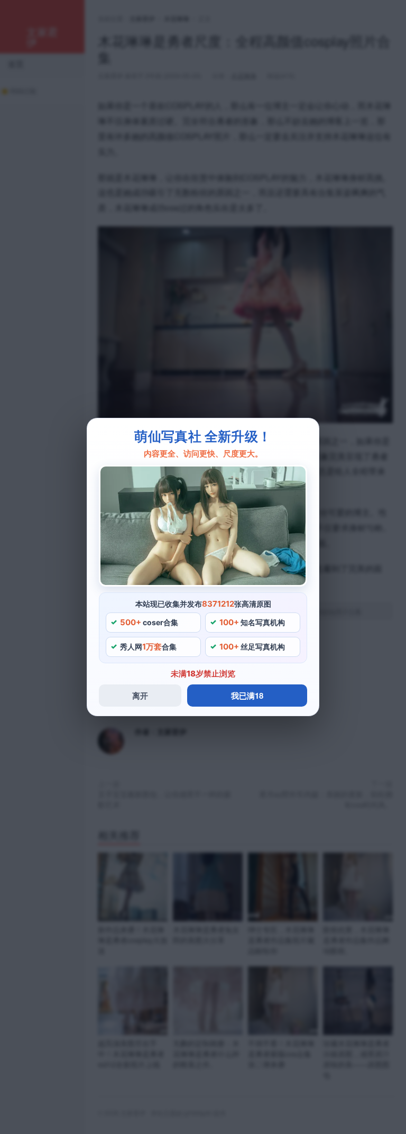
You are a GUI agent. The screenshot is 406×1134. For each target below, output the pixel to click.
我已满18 (247, 695)
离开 (140, 695)
